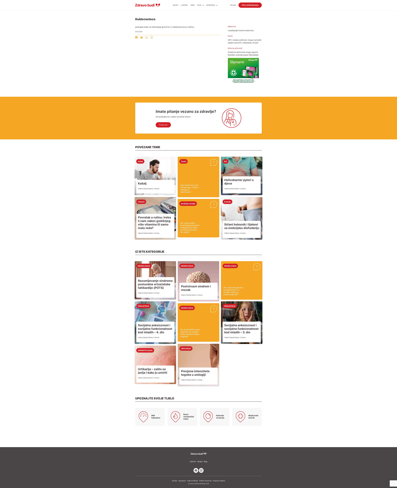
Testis (183, 161)
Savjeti (175, 5)
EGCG (230, 36)
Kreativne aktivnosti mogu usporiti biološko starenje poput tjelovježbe (243, 53)
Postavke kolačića (219, 481)
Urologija (186, 348)
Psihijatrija (143, 306)
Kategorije (210, 5)
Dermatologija (145, 350)
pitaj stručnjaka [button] (250, 5)
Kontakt (174, 481)
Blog (199, 5)
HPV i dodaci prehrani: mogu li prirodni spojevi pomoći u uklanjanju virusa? (244, 41)
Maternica (232, 26)
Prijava (233, 5)
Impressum (182, 481)
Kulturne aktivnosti (235, 48)
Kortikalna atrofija (188, 203)
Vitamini (141, 201)
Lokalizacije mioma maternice (241, 30)
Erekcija (227, 201)
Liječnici (184, 5)
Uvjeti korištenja (192, 481)
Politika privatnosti (205, 481)
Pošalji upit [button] (163, 125)
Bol (225, 161)
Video (192, 5)
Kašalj (140, 161)
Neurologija (144, 266)
